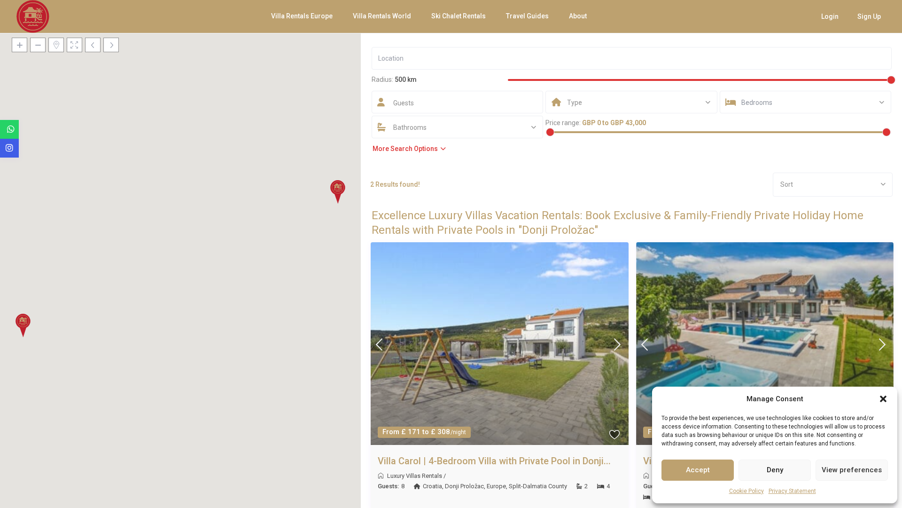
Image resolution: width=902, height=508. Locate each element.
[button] (883, 399)
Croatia (432, 486)
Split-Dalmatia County (538, 486)
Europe (496, 486)
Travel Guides (527, 16)
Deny (775, 470)
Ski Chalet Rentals (458, 16)
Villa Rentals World (382, 16)
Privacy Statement (792, 491)
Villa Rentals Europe (302, 16)
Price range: (563, 122)
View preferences (852, 470)
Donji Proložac (464, 486)
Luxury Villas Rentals (414, 475)
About (578, 16)
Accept (698, 470)
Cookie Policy (746, 491)
